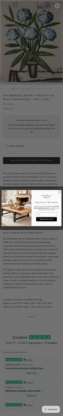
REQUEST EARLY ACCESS (46, 219)
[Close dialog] (59, 192)
